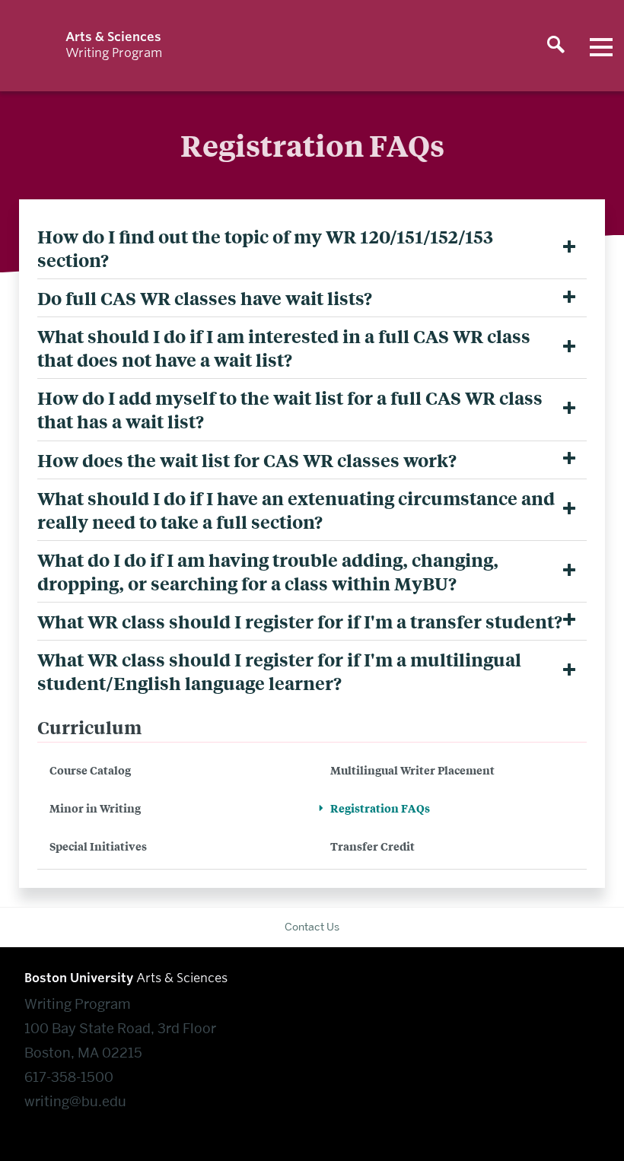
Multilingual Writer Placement (412, 770)
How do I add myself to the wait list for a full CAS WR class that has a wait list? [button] (290, 409)
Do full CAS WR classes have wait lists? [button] (204, 298)
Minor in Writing (95, 808)
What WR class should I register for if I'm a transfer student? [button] (299, 621)
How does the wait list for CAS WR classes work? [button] (247, 460)
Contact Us (312, 927)
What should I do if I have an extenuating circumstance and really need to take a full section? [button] (296, 509)
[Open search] (555, 45)
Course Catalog (90, 770)
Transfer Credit (372, 846)
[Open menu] (601, 45)
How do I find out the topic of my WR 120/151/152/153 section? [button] (265, 248)
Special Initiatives (98, 846)
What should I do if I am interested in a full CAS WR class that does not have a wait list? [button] (283, 347)
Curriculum (89, 727)
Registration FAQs (380, 808)
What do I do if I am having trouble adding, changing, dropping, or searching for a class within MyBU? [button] (267, 571)
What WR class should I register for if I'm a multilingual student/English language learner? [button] (279, 671)
